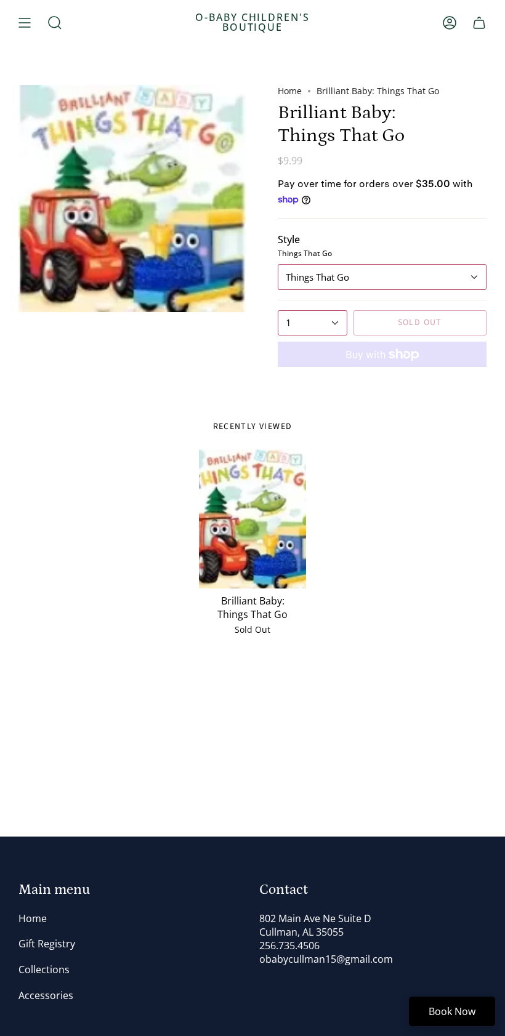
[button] (54, 22)
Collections (44, 969)
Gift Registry (46, 943)
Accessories (45, 995)
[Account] (449, 22)
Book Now (452, 1011)
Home (290, 91)
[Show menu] (24, 22)
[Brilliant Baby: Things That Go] (252, 518)
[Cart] (479, 22)
